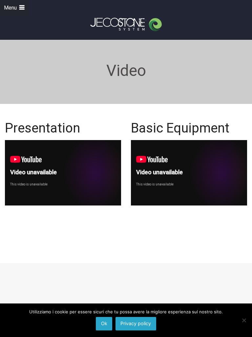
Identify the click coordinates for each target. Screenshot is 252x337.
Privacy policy (135, 323)
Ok (104, 323)
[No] (244, 320)
